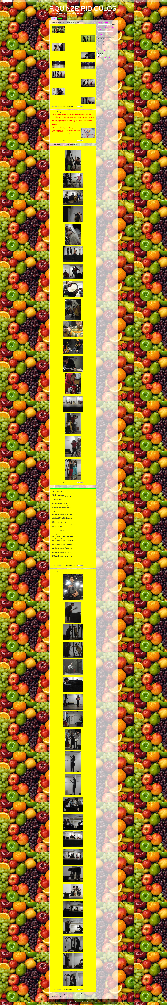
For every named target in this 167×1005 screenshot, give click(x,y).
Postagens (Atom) (59, 996)
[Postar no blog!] (78, 106)
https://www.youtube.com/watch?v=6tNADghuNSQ (62, 518)
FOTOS (60, 18)
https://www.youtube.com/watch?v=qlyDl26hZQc (62, 524)
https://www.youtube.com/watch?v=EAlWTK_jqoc (62, 532)
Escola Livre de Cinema (102, 36)
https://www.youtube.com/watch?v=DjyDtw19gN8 (62, 505)
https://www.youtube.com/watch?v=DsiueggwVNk (62, 540)
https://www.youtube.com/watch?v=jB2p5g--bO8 (62, 496)
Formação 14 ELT (101, 44)
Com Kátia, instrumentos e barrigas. (61, 148)
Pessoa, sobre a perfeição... (59, 112)
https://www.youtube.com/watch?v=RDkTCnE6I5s (62, 509)
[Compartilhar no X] (80, 106)
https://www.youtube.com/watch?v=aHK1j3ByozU (62, 556)
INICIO (53, 18)
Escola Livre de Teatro (102, 39)
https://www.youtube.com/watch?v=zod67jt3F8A (62, 544)
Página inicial (66, 994)
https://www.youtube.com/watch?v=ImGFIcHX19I (62, 500)
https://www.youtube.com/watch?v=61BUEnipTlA (62, 528)
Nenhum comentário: (70, 106)
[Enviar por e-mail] (77, 106)
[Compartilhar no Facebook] (81, 106)
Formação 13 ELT (101, 42)
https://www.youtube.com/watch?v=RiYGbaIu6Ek (62, 552)
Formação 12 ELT (101, 41)
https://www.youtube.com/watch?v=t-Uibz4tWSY (62, 514)
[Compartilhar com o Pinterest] (82, 106)
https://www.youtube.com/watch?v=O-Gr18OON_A (63, 548)
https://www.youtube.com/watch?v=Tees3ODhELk (62, 536)
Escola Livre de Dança (102, 38)
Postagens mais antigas (88, 994)
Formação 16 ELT (101, 46)
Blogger (94, 1001)
